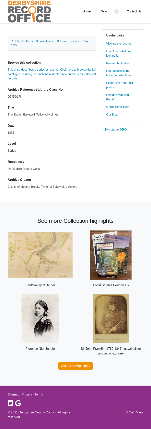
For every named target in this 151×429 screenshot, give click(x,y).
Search (105, 11)
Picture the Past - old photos (119, 85)
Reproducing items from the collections (118, 73)
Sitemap (13, 394)
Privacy (27, 394)
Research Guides (117, 63)
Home (87, 11)
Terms (38, 394)
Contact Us (134, 11)
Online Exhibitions (117, 106)
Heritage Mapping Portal (117, 97)
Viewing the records (119, 43)
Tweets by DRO (116, 129)
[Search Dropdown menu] (116, 11)
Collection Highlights (75, 365)
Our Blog (112, 114)
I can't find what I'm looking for (118, 53)
